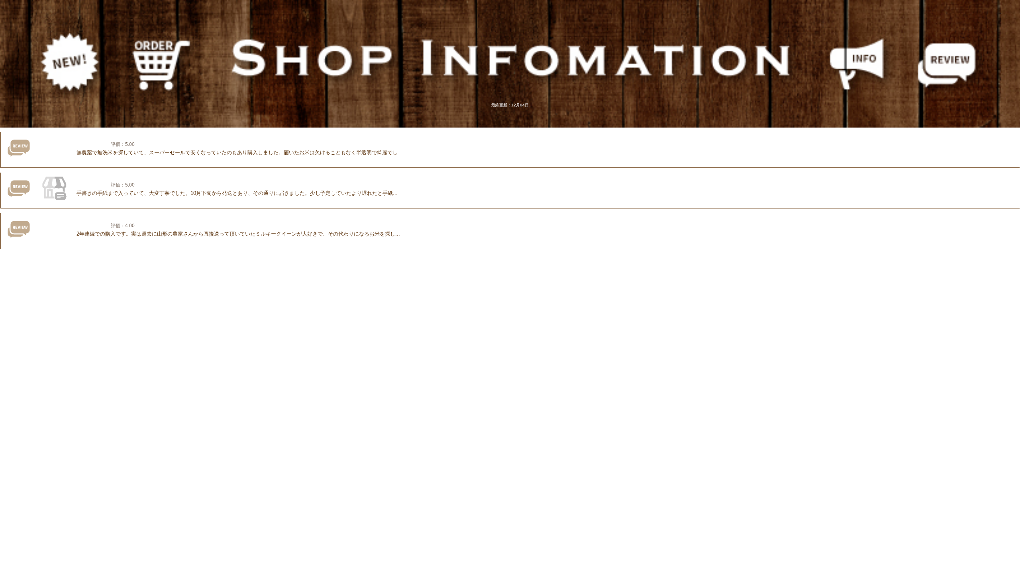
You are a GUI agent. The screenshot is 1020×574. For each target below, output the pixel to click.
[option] (510, 229)
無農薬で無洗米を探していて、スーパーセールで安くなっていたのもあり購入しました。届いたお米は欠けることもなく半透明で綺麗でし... (239, 152)
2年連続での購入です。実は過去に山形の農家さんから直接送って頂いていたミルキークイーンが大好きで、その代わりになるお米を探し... (238, 234)
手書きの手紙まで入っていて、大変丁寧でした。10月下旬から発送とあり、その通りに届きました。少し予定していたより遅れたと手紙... (237, 193)
